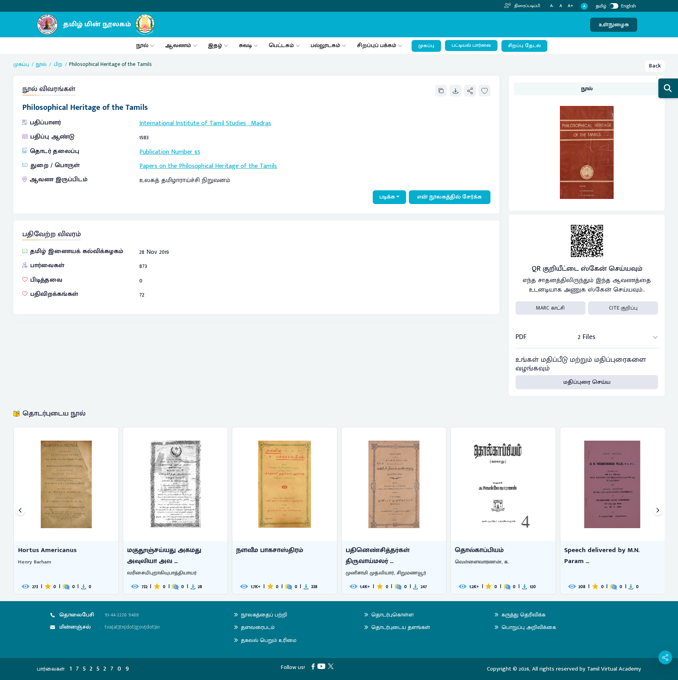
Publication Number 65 (169, 152)
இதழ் (215, 45)
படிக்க (387, 197)
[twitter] (332, 666)
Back (655, 66)
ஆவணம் (179, 45)
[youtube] (322, 666)
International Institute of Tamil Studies (192, 123)
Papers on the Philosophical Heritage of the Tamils (208, 166)
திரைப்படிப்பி (526, 5)
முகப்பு (426, 46)
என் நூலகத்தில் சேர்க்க (449, 197)
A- (552, 6)
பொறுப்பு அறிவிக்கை (528, 627)
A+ (570, 6)
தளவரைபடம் (258, 627)
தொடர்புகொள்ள (392, 615)
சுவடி (245, 45)
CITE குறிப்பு (623, 308)
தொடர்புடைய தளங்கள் (400, 627)
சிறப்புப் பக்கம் (376, 45)
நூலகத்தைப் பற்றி (264, 615)
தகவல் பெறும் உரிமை (269, 640)
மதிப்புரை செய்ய (587, 382)
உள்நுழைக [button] (614, 24)
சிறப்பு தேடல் (524, 46)
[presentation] (20, 511)
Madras (261, 123)
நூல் (142, 45)
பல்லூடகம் (325, 45)
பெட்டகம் (281, 45)
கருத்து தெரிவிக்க (523, 615)
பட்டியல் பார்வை (471, 45)
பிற (58, 64)
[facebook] (314, 666)
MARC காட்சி (550, 308)
